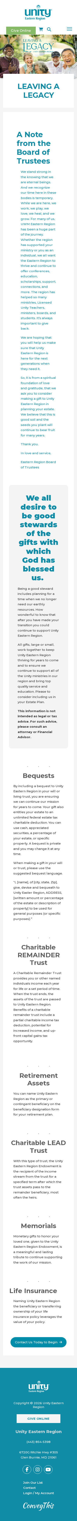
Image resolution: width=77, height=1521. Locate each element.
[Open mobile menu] (69, 29)
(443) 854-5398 (38, 1442)
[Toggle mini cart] (41, 29)
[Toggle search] (49, 29)
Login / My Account (38, 1493)
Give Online (21, 30)
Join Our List (33, 1483)
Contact (29, 1488)
